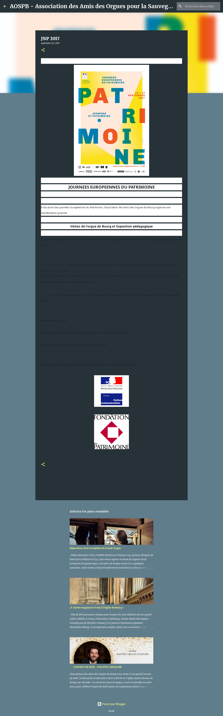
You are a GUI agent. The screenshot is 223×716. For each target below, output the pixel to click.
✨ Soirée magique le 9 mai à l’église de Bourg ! (97, 607)
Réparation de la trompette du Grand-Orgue (95, 548)
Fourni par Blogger (114, 704)
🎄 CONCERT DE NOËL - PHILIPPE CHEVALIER (96, 667)
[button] (43, 50)
